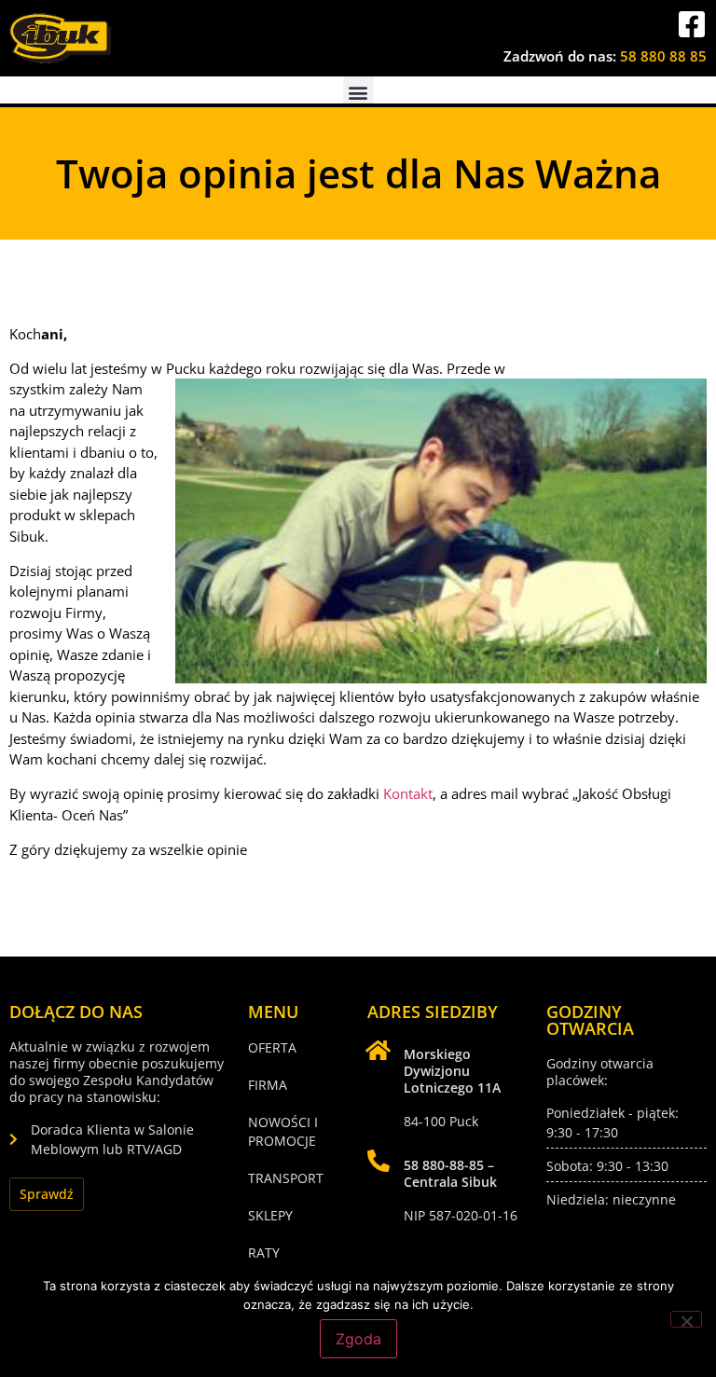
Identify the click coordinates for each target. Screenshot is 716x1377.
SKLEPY (270, 1215)
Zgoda (358, 1338)
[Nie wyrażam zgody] (686, 1319)
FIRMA (267, 1085)
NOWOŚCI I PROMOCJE (283, 1131)
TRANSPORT (286, 1178)
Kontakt (408, 793)
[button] (358, 91)
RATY (264, 1252)
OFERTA (272, 1047)
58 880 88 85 (663, 56)
